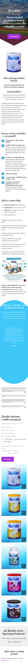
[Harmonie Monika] (14, 2)
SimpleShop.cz (5, 660)
